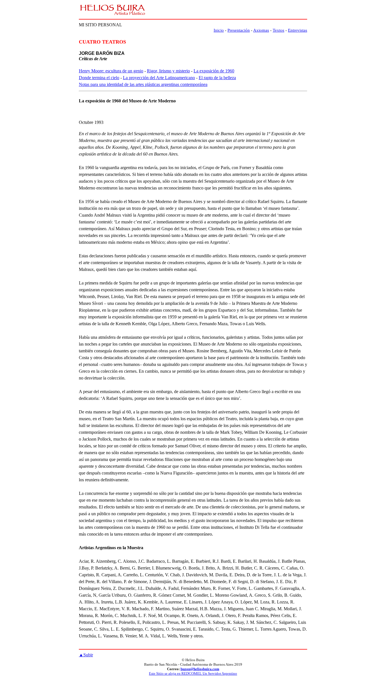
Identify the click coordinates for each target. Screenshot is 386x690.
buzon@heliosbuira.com (200, 669)
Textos (278, 30)
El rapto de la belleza (217, 77)
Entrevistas (297, 30)
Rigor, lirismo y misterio (168, 70)
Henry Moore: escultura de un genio (111, 70)
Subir (86, 654)
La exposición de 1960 (214, 70)
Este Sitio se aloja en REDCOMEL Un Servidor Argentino (193, 673)
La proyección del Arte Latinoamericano (159, 77)
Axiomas (261, 30)
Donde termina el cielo (99, 77)
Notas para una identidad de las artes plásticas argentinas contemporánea (143, 84)
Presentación (238, 30)
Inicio (219, 30)
